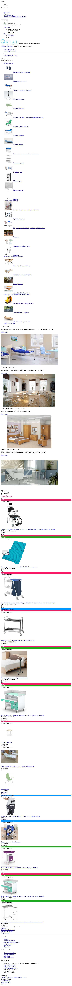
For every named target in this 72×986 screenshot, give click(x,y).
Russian (12, 23)
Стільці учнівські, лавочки (21, 293)
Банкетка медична (6, 742)
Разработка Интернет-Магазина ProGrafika (13, 977)
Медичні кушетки (18, 135)
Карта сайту (7, 945)
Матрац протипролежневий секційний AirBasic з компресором (19, 567)
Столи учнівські (18, 284)
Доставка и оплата (9, 15)
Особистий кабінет (10, 953)
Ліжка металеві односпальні (21, 321)
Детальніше (4, 332)
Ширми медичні (18, 190)
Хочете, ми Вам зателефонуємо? (22, 46)
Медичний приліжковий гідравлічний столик (14, 678)
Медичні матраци (18, 144)
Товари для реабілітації (11, 200)
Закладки (7, 956)
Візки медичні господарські (21, 72)
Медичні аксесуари (19, 99)
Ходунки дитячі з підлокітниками (11, 842)
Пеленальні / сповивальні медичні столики (26, 153)
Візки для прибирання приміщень (23, 303)
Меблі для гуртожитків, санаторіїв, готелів (17, 294)
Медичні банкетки (18, 108)
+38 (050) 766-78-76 (10, 51)
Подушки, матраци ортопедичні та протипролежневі (29, 228)
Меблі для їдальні (9, 323)
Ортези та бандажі (18, 219)
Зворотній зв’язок (9, 944)
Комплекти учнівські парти (21, 265)
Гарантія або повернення (11, 942)
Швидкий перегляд (6, 501)
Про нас (6, 14)
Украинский (17, 24)
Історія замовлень (9, 954)
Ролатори (16, 237)
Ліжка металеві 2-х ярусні (21, 312)
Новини (6, 947)
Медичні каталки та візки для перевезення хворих (28, 117)
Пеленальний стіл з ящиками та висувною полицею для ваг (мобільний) (22, 715)
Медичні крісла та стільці (21, 126)
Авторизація (11, 37)
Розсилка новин (9, 957)
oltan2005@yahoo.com (10, 55)
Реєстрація (11, 35)
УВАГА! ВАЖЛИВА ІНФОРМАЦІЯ (15, 17)
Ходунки (16, 255)
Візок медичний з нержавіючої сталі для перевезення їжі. (18, 640)
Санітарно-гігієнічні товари (21, 246)
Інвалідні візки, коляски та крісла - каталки (26, 209)
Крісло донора (5, 789)
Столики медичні (18, 163)
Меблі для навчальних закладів (13, 256)
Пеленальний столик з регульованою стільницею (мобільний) (19, 867)
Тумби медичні (17, 172)
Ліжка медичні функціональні (22, 90)
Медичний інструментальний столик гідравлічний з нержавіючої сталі (22, 922)
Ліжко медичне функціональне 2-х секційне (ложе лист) (17, 766)
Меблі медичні (8, 63)
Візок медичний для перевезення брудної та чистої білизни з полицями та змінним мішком (28, 603)
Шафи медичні (17, 181)
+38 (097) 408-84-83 (10, 49)
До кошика (4, 532)
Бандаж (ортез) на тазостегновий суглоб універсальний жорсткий (20, 816)
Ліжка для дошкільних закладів (22, 275)
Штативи (16, 199)
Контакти (7, 12)
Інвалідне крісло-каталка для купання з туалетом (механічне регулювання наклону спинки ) (28, 529)
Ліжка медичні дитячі (19, 81)
